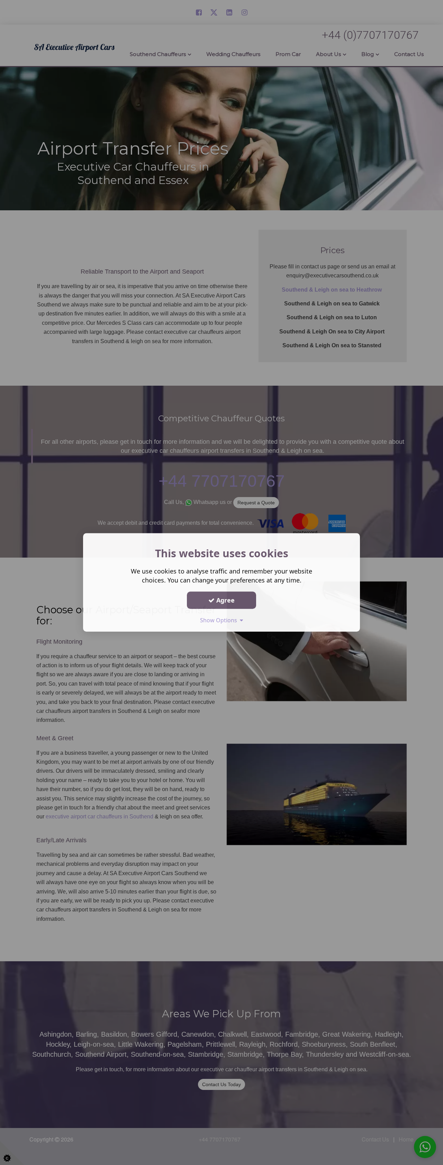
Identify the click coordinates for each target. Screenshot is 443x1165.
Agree (225, 600)
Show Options (220, 620)
